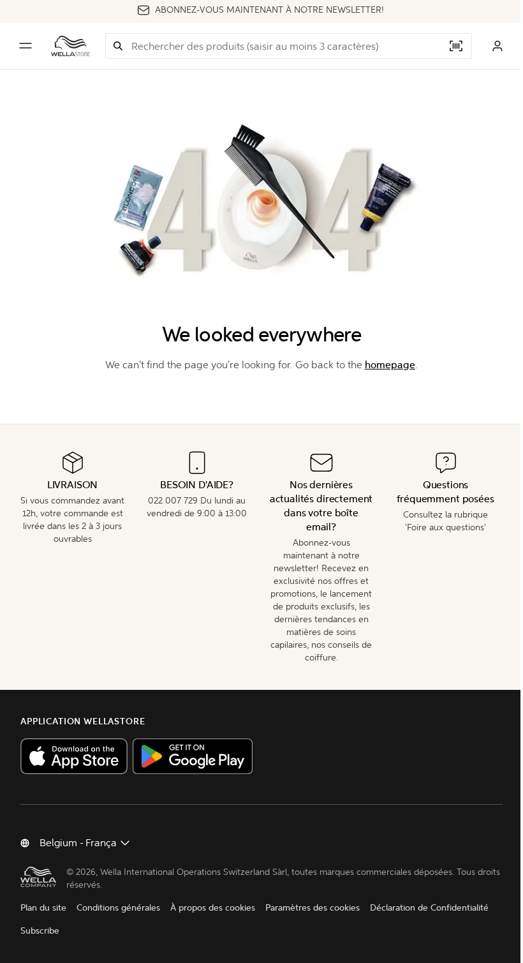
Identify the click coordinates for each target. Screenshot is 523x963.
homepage (390, 365)
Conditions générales (118, 907)
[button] (118, 45)
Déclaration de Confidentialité (429, 907)
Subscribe (39, 930)
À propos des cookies (212, 907)
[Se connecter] (497, 46)
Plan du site (43, 907)
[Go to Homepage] (70, 46)
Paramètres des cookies (312, 907)
